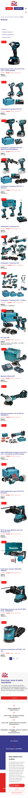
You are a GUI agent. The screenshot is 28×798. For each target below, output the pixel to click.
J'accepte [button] (17, 785)
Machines (17, 17)
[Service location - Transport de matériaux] (14, 712)
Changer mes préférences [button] (16, 792)
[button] (26, 8)
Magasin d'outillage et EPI (14, 708)
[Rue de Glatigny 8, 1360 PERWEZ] (14, 746)
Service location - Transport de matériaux (14, 715)
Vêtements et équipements (8, 34)
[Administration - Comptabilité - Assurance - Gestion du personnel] (14, 727)
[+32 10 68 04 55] (14, 738)
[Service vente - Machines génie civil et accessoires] (14, 720)
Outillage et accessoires (7, 32)
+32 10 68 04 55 (14, 741)
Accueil (2, 17)
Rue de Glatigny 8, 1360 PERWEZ (14, 748)
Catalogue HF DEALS (6, 37)
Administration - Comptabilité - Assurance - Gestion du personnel (14, 730)
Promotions (11, 17)
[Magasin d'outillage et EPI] (14, 705)
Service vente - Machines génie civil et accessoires (14, 722)
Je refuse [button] (17, 789)
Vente (6, 17)
